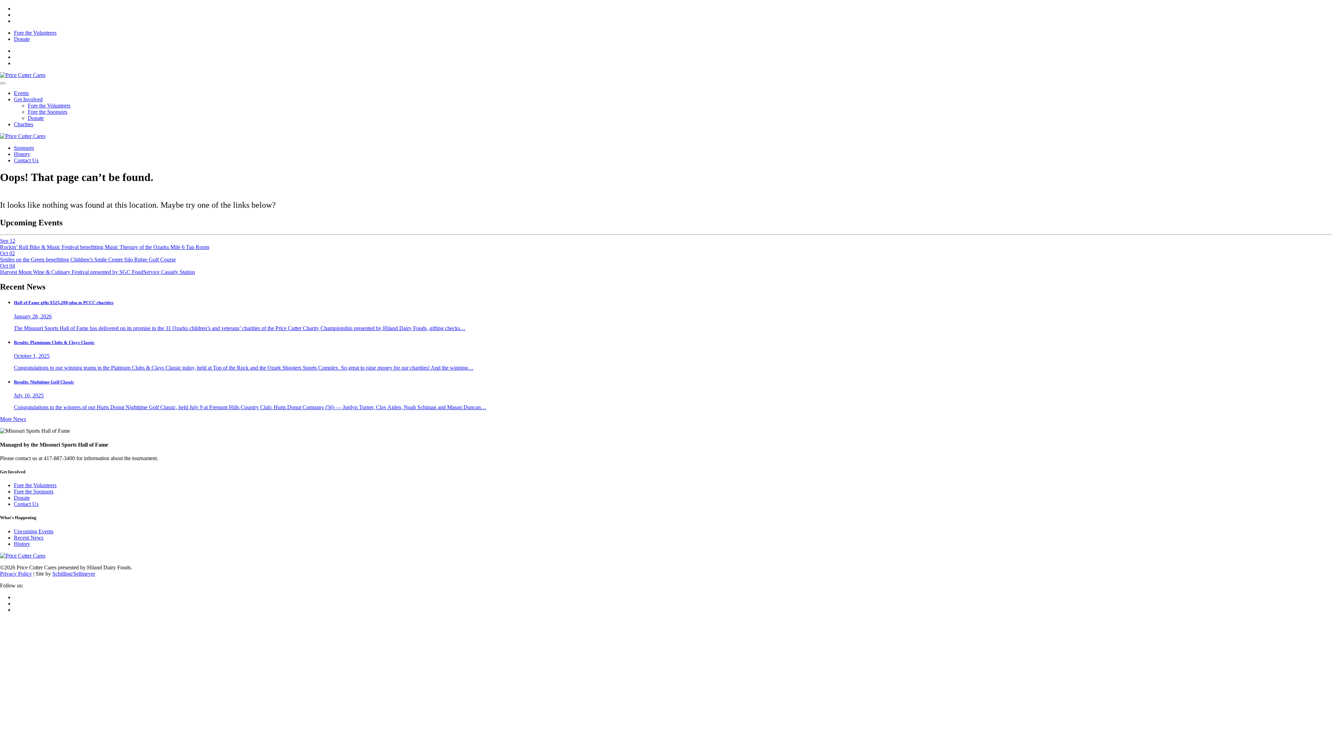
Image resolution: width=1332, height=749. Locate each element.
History (22, 154)
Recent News (28, 538)
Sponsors (24, 148)
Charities (23, 124)
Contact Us (26, 160)
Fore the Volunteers (35, 33)
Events (21, 93)
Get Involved (28, 99)
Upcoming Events (33, 531)
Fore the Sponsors (47, 112)
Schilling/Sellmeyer (73, 574)
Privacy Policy (16, 574)
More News (13, 419)
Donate (22, 39)
